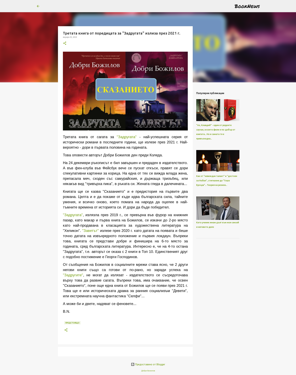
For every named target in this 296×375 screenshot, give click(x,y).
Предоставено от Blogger (150, 364)
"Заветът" (90, 231)
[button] (65, 43)
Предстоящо (72, 323)
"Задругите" (73, 275)
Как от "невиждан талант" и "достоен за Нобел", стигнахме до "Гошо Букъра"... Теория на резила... (216, 180)
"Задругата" (127, 137)
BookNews (247, 6)
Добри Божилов (148, 371)
